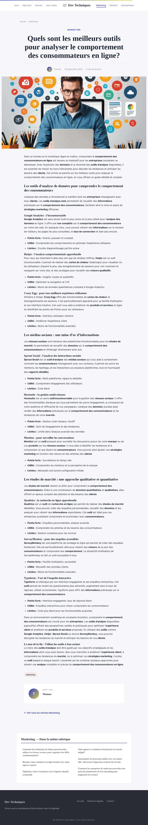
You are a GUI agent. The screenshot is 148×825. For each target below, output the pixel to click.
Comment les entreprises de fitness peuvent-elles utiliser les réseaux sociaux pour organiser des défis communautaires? (46, 752)
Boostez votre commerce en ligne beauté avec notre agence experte (46, 763)
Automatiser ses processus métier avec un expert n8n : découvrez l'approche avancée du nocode (100, 760)
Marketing (101, 5)
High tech (27, 5)
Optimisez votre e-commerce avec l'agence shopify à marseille (46, 773)
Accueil (23, 21)
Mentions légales (95, 801)
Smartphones (127, 5)
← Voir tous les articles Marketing (42, 712)
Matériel (114, 5)
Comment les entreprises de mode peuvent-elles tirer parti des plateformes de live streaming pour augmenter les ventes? (101, 771)
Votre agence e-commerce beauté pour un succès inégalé (100, 750)
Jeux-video (51, 5)
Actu (16, 5)
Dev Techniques (76, 5)
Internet (38, 5)
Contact (110, 801)
